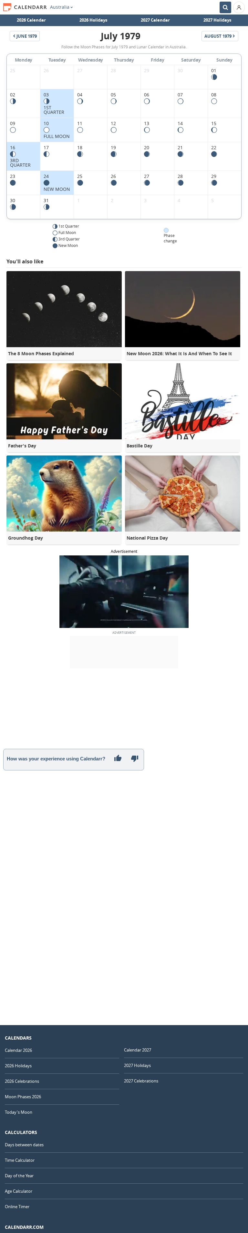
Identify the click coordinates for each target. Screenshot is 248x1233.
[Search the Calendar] (225, 7)
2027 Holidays (217, 20)
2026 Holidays (93, 20)
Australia (59, 7)
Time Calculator (20, 1160)
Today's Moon (18, 1112)
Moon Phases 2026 (23, 1097)
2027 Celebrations (141, 1081)
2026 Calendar (31, 20)
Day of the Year (19, 1176)
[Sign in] (239, 7)
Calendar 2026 (18, 1050)
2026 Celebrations (22, 1081)
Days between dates (24, 1145)
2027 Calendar (155, 20)
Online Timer (17, 1206)
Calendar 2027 (137, 1050)
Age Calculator (18, 1191)
